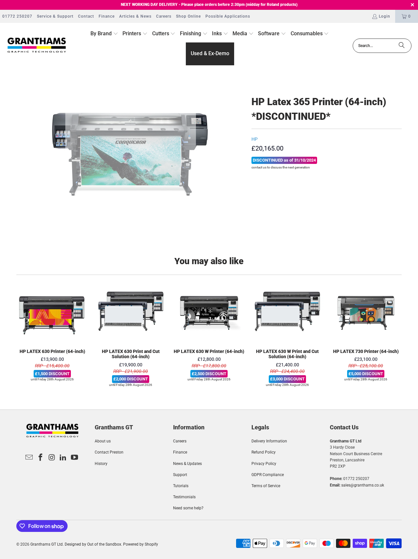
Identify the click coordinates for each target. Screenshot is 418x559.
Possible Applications (227, 16)
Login (384, 16)
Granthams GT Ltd (46, 544)
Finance (107, 16)
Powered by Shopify (140, 544)
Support (180, 474)
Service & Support (55, 16)
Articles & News (135, 16)
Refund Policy (263, 452)
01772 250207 (17, 16)
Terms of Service (265, 486)
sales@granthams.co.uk (362, 485)
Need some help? (188, 508)
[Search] (401, 46)
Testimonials (184, 497)
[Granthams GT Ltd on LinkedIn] (63, 458)
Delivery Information (269, 441)
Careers (163, 16)
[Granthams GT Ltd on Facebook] (40, 458)
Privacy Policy (263, 463)
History (101, 463)
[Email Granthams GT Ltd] (29, 458)
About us (103, 441)
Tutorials (180, 486)
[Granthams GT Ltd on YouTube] (75, 458)
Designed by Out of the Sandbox (93, 544)
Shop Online (188, 16)
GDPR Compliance (267, 474)
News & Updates (187, 463)
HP (254, 139)
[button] (104, 34)
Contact (86, 16)
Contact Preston (109, 452)
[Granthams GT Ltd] (37, 46)
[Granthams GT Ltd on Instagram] (52, 458)
